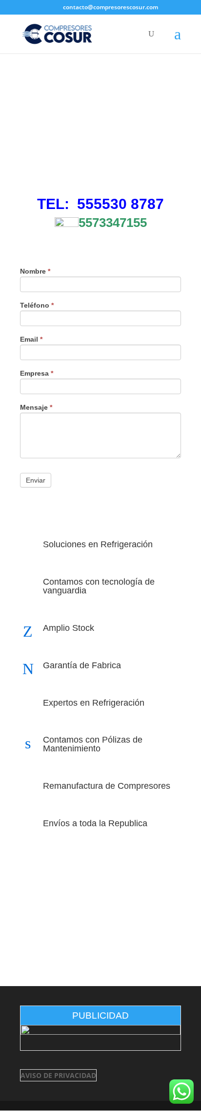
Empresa (36, 373)
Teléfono (37, 305)
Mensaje (36, 407)
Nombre (35, 271)
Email (31, 339)
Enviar (35, 480)
